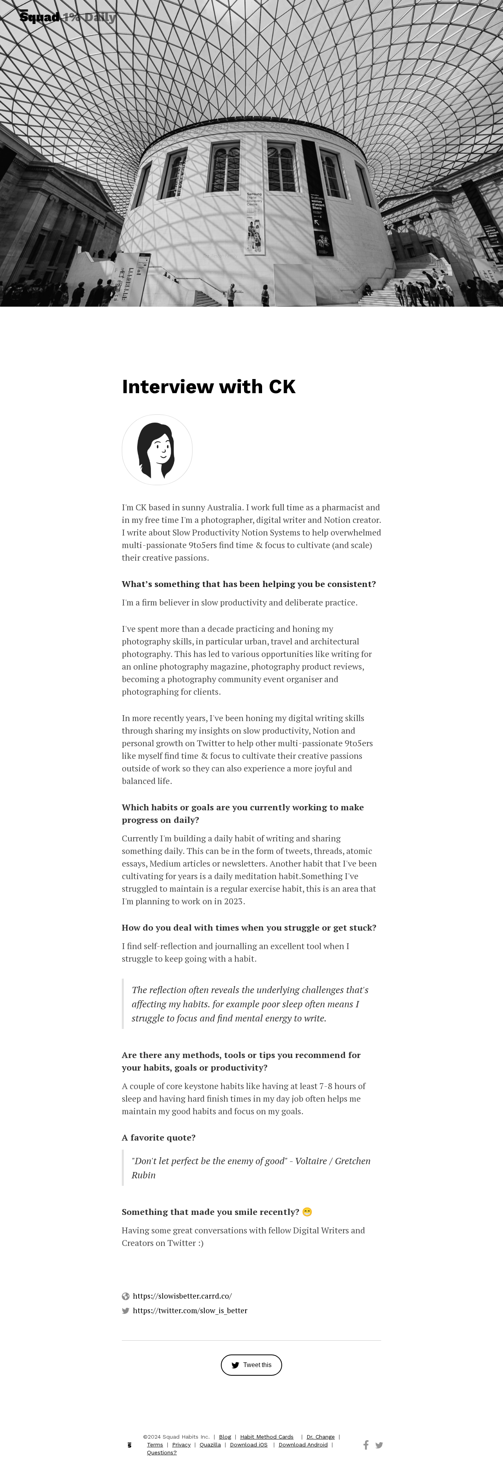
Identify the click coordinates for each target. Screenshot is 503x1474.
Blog (225, 1437)
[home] (39, 16)
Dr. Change (321, 1437)
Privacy (181, 1444)
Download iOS (249, 1444)
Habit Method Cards (267, 1437)
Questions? (162, 1452)
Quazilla (210, 1444)
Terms (155, 1444)
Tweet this (257, 1365)
